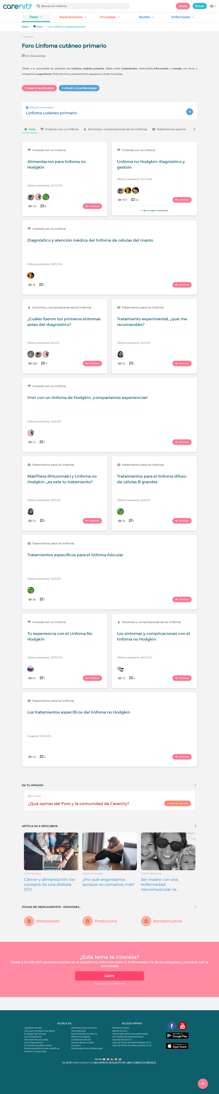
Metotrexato (48, 921)
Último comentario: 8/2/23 (43, 342)
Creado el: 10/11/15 (39, 736)
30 (34, 520)
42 (34, 756)
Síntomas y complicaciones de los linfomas (117, 129)
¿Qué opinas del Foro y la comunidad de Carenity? (78, 803)
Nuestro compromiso (35, 1051)
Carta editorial (78, 1031)
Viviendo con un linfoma (61, 129)
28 (34, 599)
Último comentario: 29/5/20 (44, 500)
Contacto (76, 1045)
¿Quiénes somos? (33, 1027)
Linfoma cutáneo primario (51, 113)
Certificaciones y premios (84, 1027)
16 (34, 285)
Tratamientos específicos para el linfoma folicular (75, 554)
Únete (183, 6)
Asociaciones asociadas (36, 1039)
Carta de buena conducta (84, 1033)
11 (46, 363)
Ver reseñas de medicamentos (127, 1036)
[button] (36, 18)
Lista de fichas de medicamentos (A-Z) (132, 1045)
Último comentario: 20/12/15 (44, 657)
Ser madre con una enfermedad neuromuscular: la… (159, 884)
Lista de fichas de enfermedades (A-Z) (131, 1042)
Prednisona (106, 921)
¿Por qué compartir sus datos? (39, 1031)
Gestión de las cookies (82, 1042)
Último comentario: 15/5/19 (44, 578)
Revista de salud (120, 1027)
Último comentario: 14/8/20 (44, 421)
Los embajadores (33, 1036)
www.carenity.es (83, 1062)
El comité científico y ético (37, 1045)
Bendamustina (167, 921)
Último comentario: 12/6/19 (133, 500)
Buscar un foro (119, 1031)
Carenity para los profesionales (87, 1048)
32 (136, 200)
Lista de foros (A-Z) (121, 1039)
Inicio (25, 26)
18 (123, 520)
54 (34, 678)
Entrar (199, 6)
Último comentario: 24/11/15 (134, 657)
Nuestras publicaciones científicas (41, 1048)
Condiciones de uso (81, 1039)
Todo (32, 129)
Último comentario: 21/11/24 (44, 185)
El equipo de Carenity (35, 1033)
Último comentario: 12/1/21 (133, 342)
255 (35, 363)
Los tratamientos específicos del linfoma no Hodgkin (78, 712)
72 (123, 678)
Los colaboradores (33, 1042)
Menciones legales (80, 1036)
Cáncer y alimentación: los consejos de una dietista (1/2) (49, 884)
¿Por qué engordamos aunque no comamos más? (108, 882)
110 (34, 206)
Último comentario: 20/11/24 (44, 264)
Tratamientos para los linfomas (178, 129)
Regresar (28, 36)
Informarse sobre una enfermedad (130, 1033)
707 (124, 200)
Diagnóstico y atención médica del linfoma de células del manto (90, 240)
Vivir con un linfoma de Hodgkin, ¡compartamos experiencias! (87, 397)
